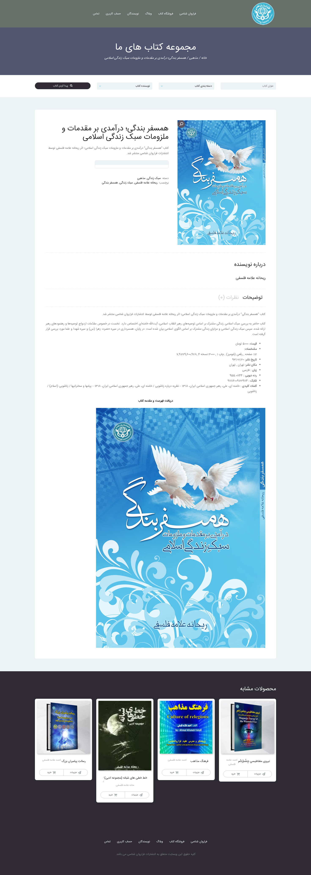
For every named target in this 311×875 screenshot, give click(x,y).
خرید (233, 774)
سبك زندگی (126, 182)
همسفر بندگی (110, 182)
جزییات (257, 774)
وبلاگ (148, 13)
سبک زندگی (154, 178)
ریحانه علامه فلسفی (146, 182)
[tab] (252, 298)
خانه (204, 58)
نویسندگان (133, 13)
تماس (96, 13)
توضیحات (252, 298)
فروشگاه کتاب (165, 13)
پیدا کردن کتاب (61, 86)
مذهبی (193, 58)
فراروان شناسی (187, 13)
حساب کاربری (113, 13)
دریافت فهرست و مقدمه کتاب (155, 400)
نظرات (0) (228, 298)
